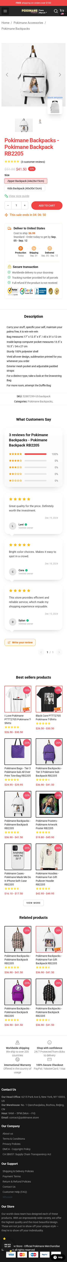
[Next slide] (60, 75)
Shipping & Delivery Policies (18, 1171)
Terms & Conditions (14, 1138)
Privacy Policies (11, 1143)
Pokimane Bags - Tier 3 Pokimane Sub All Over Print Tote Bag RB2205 (17, 772)
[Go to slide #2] (43, 125)
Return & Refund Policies (17, 1181)
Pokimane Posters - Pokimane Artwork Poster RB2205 (47, 824)
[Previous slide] (7, 75)
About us (8, 1133)
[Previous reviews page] (41, 652)
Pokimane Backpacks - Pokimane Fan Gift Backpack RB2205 (49, 959)
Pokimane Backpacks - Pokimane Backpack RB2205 (17, 824)
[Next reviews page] (59, 652)
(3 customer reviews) (33, 161)
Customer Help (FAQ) (15, 1191)
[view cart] (62, 11)
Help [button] (60, 1257)
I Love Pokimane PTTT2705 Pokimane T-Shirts (17, 719)
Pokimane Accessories (28, 23)
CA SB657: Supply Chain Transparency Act (27, 1154)
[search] (56, 11)
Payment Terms (12, 1176)
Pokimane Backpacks (15, 28)
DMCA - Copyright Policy (17, 1149)
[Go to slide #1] (24, 125)
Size (6, 175)
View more (33, 903)
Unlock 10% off (7, 1246)
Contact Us (9, 1186)
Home (5, 23)
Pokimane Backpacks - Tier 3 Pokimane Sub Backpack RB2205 (49, 772)
